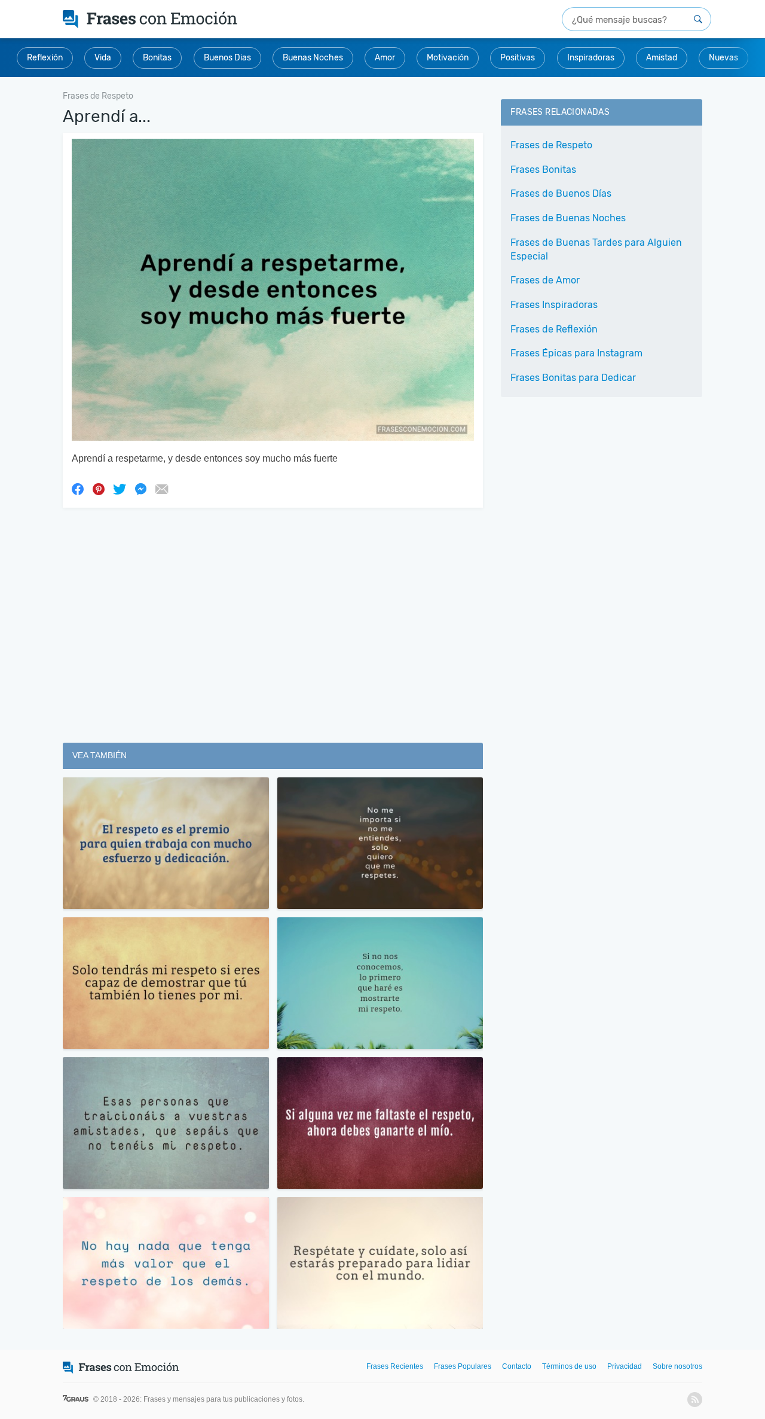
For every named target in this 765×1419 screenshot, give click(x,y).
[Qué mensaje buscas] (698, 19)
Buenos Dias (227, 58)
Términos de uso (569, 1366)
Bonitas (157, 58)
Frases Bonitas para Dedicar (573, 377)
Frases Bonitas (543, 169)
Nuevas (723, 58)
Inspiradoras (590, 58)
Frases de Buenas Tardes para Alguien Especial (596, 249)
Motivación (448, 58)
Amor (385, 58)
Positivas (517, 58)
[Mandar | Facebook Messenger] (140, 489)
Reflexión (45, 58)
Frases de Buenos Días (560, 193)
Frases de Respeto (551, 145)
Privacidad (624, 1366)
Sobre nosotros (677, 1366)
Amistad (661, 58)
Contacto (516, 1366)
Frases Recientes (394, 1366)
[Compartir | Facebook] (78, 489)
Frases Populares (462, 1366)
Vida (102, 58)
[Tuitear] (119, 489)
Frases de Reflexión (554, 329)
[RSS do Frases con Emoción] (694, 1399)
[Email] (161, 489)
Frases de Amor (545, 280)
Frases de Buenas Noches (568, 218)
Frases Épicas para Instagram (576, 353)
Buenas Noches (313, 58)
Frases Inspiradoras (554, 304)
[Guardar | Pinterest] (99, 489)
